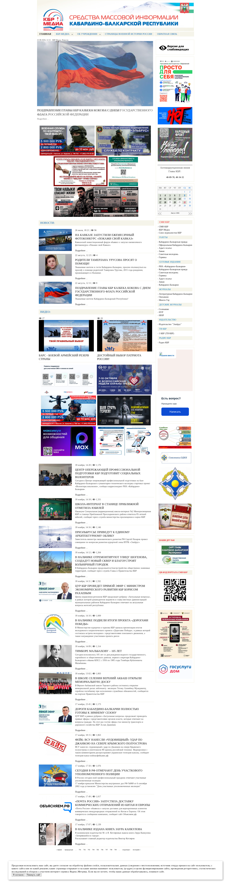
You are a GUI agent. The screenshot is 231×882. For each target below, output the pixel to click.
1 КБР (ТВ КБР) (166, 333)
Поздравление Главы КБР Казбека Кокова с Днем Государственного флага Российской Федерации (113, 291)
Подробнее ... (43, 119)
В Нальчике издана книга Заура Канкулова (108, 829)
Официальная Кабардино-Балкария (175, 245)
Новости (65, 40)
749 (115, 850)
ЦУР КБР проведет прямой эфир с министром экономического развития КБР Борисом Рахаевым (110, 589)
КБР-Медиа (56, 40)
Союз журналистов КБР (170, 233)
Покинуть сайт (33, 875)
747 (106, 850)
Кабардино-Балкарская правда (173, 242)
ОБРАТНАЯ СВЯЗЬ (167, 34)
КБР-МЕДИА (61, 34)
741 (80, 850)
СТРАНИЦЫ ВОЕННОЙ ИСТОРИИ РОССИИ (128, 34)
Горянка (162, 257)
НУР (161, 312)
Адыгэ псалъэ (165, 248)
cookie (95, 865)
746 (102, 850)
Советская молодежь (168, 254)
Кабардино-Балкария (169, 285)
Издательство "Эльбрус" (170, 324)
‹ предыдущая (68, 850)
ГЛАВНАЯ (45, 34)
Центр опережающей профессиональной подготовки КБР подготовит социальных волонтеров (107, 473)
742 (84, 850)
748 (111, 850)
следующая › (126, 850)
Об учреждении (86, 34)
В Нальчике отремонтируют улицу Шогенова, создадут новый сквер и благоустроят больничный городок (111, 561)
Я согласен (18, 875)
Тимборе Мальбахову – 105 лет (98, 651)
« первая (59, 850)
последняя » (137, 850)
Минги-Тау (164, 300)
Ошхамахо (164, 297)
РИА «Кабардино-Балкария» (172, 266)
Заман (162, 251)
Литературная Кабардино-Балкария (175, 294)
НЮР (161, 315)
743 (89, 850)
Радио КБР (164, 342)
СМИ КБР (163, 226)
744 (93, 850)
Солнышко (164, 309)
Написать (175, 411)
